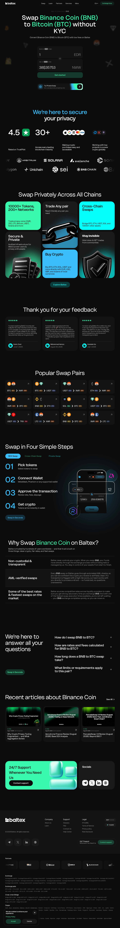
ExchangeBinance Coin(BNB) (53, 878)
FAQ (64, 826)
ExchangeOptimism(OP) (25, 883)
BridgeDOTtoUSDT (90, 899)
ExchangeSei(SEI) (61, 883)
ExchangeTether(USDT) (39, 878)
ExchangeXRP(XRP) (80, 878)
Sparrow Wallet (108, 918)
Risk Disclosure (87, 832)
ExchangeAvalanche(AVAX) (54, 880)
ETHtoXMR (16, 889)
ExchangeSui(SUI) (51, 883)
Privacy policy (87, 829)
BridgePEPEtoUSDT (67, 899)
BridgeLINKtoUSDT (101, 899)
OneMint (46, 910)
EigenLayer (89, 908)
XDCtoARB (77, 889)
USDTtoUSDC (108, 889)
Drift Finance (69, 908)
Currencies (60, 11)
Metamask (64, 918)
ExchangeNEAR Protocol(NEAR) (97, 880)
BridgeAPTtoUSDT (91, 897)
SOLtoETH (15, 891)
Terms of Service (88, 826)
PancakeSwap (62, 910)
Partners (59, 3)
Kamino (112, 908)
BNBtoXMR (47, 889)
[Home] (21, 3)
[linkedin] (26, 842)
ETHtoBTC (54, 889)
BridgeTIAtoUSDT (21, 899)
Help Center (67, 832)
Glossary (66, 823)
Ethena (95, 908)
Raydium (105, 910)
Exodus (42, 918)
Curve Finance (61, 908)
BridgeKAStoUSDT (43, 899)
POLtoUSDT (61, 889)
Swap (43, 3)
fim (78, 67)
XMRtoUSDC (31, 889)
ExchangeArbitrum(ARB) (11, 883)
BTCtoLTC (22, 891)
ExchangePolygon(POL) (39, 883)
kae (77, 54)
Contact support (21, 783)
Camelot (40, 908)
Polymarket (92, 910)
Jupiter (107, 908)
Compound (47, 908)
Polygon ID (85, 910)
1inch (6, 908)
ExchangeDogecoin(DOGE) (12, 880)
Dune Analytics (77, 908)
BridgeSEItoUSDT (10, 899)
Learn (51, 3)
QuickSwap (99, 910)
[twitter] (18, 842)
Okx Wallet (79, 918)
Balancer (22, 908)
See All (109, 699)
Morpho (41, 910)
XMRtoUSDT (39, 889)
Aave (10, 908)
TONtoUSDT (69, 889)
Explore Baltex (60, 284)
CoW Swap (53, 908)
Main (52, 11)
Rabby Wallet (92, 918)
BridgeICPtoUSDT (32, 899)
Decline (29, 921)
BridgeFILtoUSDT (79, 899)
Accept (13, 921)
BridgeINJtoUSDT (68, 897)
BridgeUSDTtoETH (22, 897)
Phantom (85, 918)
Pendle (79, 910)
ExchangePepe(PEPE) (82, 880)
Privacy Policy (10, 916)
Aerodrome (16, 908)
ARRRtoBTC (84, 889)
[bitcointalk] (35, 842)
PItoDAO (100, 889)
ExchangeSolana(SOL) (68, 878)
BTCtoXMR (8, 889)
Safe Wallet (100, 918)
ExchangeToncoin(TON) (93, 878)
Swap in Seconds (15, 517)
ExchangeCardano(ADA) (27, 880)
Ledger (58, 918)
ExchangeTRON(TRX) (40, 880)
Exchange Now (107, 3)
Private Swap (55, 456)
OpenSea (52, 910)
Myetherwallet (71, 918)
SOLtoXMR (23, 889)
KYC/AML (85, 823)
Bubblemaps (34, 908)
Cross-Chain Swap (33, 456)
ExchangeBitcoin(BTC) (11, 878)
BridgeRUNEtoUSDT (55, 899)
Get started (60, 75)
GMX (99, 908)
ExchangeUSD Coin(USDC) (107, 878)
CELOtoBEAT (93, 889)
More (77, 3)
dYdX (84, 908)
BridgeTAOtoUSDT (22, 902)
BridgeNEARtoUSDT (56, 897)
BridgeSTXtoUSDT (79, 897)
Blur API (28, 908)
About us (48, 823)
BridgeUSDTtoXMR (10, 897)
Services (69, 3)
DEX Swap (13, 456)
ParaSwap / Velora (72, 910)
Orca (56, 910)
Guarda (47, 918)
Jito (103, 908)
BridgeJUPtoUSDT (10, 902)
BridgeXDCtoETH (33, 897)
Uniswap (111, 910)
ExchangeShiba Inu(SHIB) (68, 880)
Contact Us (67, 829)
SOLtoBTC (8, 891)
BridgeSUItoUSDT (102, 897)
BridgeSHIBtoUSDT (44, 897)
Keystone (52, 918)
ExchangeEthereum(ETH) (25, 878)
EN (96, 3)
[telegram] (9, 842)
